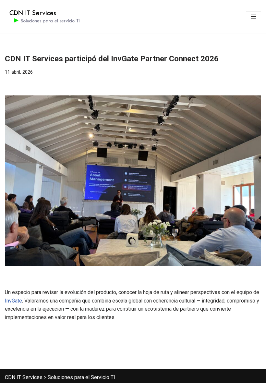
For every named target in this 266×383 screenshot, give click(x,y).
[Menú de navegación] (253, 16)
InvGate (13, 301)
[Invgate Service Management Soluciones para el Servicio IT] (44, 17)
